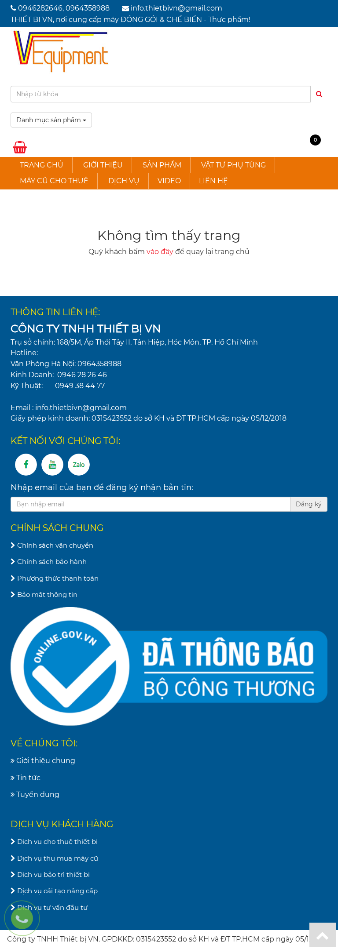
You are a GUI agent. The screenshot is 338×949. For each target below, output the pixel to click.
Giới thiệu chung (45, 760)
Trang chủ (41, 165)
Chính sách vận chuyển (54, 545)
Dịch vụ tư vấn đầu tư (51, 907)
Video (169, 181)
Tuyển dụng (37, 794)
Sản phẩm (162, 165)
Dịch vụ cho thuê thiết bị (56, 841)
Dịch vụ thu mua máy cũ (56, 858)
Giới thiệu (103, 165)
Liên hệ (213, 181)
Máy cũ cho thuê (54, 181)
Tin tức (27, 778)
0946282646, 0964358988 (64, 8)
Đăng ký (309, 504)
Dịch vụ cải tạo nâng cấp (56, 891)
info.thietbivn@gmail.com (176, 8)
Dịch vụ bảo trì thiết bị (52, 874)
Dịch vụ (124, 181)
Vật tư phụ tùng (233, 165)
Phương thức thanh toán (57, 578)
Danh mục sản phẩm (49, 120)
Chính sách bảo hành (51, 561)
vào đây (160, 251)
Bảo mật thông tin (46, 594)
